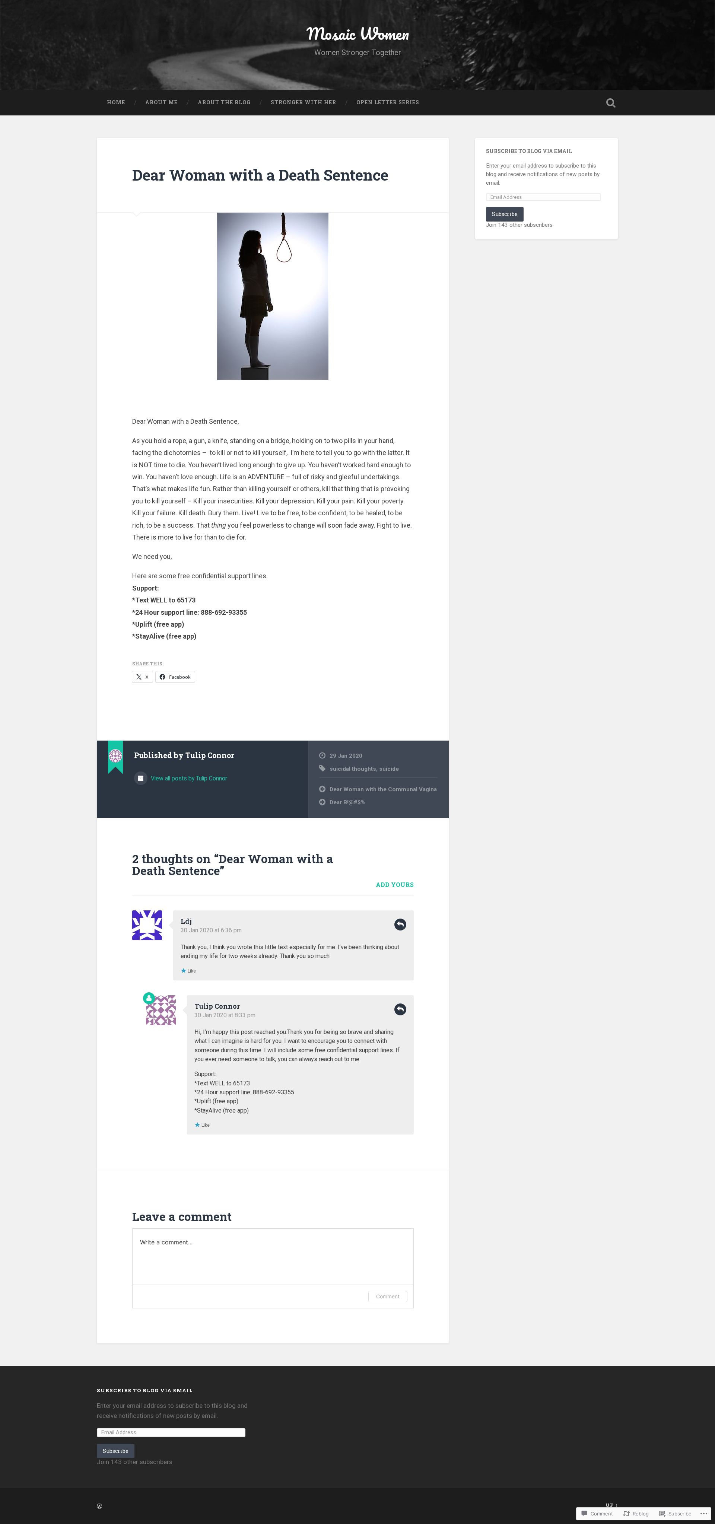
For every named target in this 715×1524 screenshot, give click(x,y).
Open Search (610, 102)
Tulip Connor (217, 1006)
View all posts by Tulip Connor (188, 778)
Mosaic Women (357, 33)
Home (116, 102)
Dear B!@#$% (347, 802)
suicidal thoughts (353, 769)
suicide (389, 769)
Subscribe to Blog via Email (529, 151)
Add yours (395, 884)
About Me (161, 102)
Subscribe (505, 213)
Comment (388, 1296)
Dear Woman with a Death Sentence (260, 175)
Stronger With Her (303, 102)
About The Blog (224, 102)
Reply (400, 924)
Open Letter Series (387, 102)
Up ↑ (612, 1505)
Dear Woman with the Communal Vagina (383, 789)
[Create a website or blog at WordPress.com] (99, 1506)
